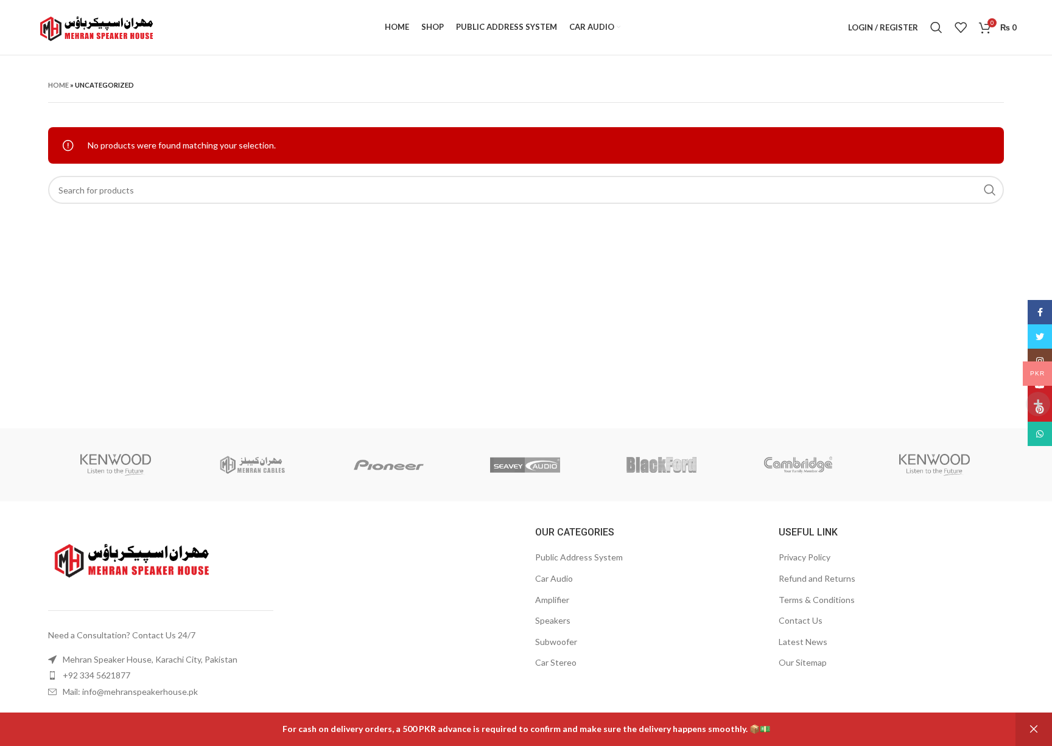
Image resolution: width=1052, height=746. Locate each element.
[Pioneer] (388, 464)
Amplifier (552, 599)
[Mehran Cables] (252, 464)
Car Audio (554, 578)
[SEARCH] (990, 190)
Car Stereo (556, 662)
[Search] (936, 27)
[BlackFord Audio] (662, 464)
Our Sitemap (803, 662)
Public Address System (579, 557)
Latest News (803, 641)
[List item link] (158, 660)
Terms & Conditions (817, 599)
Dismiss (1033, 729)
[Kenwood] (115, 464)
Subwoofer (556, 641)
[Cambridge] (798, 464)
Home (58, 85)
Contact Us (800, 620)
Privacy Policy (804, 557)
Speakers (552, 620)
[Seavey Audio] (525, 464)
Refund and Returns (817, 578)
